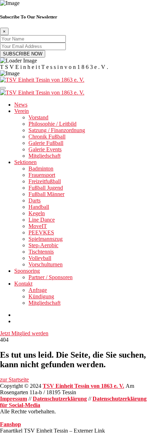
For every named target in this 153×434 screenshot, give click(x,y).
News (20, 105)
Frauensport (41, 175)
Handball (38, 207)
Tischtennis (41, 252)
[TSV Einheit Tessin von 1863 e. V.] (42, 80)
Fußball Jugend (45, 188)
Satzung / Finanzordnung (56, 130)
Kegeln (36, 213)
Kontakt (23, 284)
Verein (21, 111)
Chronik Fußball (46, 137)
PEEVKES (41, 232)
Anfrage (37, 290)
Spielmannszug (45, 239)
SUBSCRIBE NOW (22, 53)
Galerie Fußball (45, 143)
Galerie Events (45, 149)
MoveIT (37, 226)
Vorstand (38, 117)
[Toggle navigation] (3, 88)
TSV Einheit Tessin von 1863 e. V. (83, 386)
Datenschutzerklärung (60, 399)
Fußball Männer (46, 194)
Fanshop (10, 424)
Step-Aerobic (43, 245)
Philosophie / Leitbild (52, 124)
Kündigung (41, 296)
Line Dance (41, 220)
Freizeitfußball (44, 181)
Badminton (40, 169)
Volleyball (39, 258)
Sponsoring (27, 271)
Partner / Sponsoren (50, 277)
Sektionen (25, 162)
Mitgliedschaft (44, 156)
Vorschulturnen (45, 264)
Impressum (13, 399)
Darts (34, 200)
